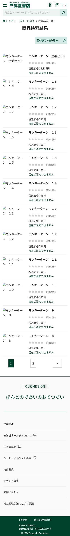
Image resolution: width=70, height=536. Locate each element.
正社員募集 (10, 446)
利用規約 (23, 519)
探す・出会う (27, 21)
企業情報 (9, 424)
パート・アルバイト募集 (17, 458)
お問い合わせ (11, 492)
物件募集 (9, 469)
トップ (9, 21)
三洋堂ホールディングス (17, 435)
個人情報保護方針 (42, 519)
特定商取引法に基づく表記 (19, 503)
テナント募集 (11, 480)
